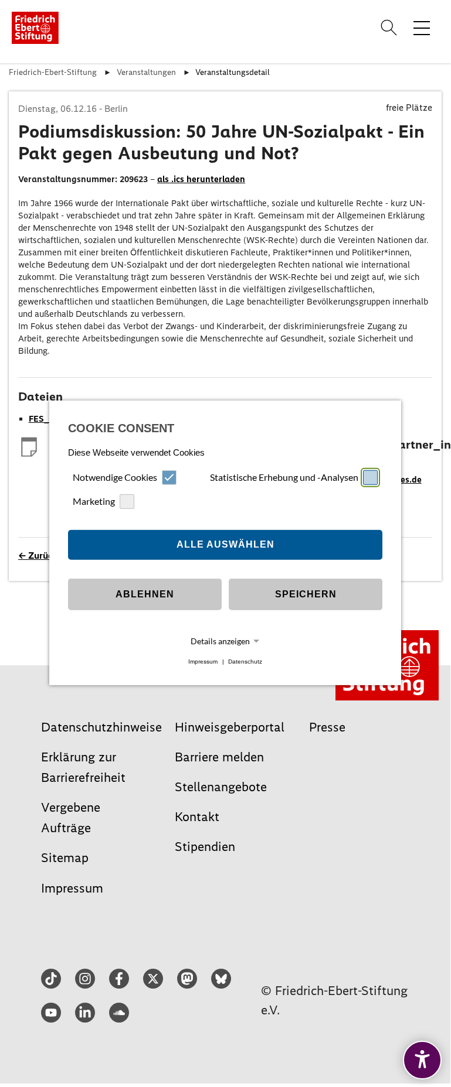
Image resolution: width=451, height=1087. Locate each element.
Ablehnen (145, 594)
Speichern (306, 594)
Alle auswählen (225, 544)
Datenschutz (245, 661)
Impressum (203, 661)
